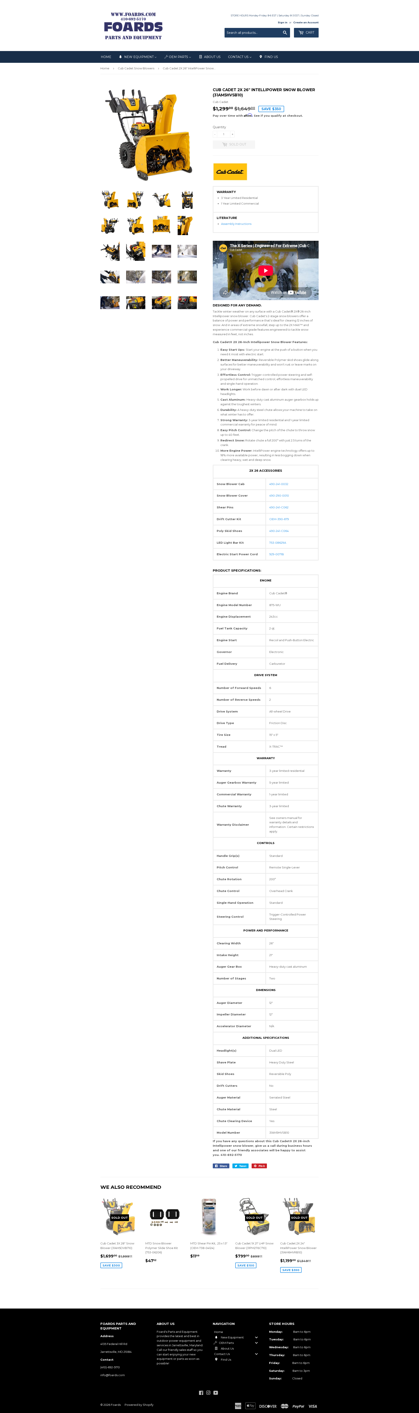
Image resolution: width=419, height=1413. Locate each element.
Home (104, 68)
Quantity (219, 127)
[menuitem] (106, 57)
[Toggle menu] (256, 1337)
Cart (309, 32)
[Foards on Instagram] (208, 1393)
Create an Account (306, 22)
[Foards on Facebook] (201, 1393)
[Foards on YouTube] (215, 1393)
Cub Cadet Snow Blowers (136, 68)
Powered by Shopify (139, 1404)
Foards (116, 1404)
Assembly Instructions (236, 224)
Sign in (282, 22)
